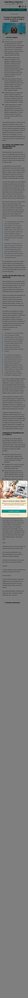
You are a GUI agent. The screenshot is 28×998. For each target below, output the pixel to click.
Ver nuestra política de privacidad (14, 514)
